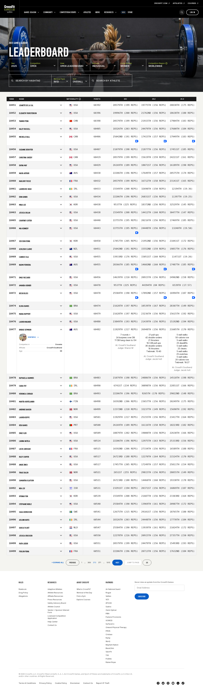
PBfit (107, 614)
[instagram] (168, 683)
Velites (108, 596)
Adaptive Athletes (55, 589)
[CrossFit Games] (9, 9)
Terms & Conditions (27, 683)
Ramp (108, 638)
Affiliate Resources (55, 596)
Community (47, 12)
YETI (107, 600)
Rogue (108, 593)
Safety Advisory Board (57, 603)
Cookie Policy (61, 683)
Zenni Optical (111, 610)
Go (147, 562)
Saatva (108, 607)
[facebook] (158, 683)
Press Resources (55, 600)
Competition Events (68, 12)
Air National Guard (113, 589)
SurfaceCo (110, 624)
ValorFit (109, 652)
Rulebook (23, 589)
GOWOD (109, 620)
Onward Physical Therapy (116, 627)
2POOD (109, 603)
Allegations (23, 596)
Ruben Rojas (111, 662)
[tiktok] (183, 683)
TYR (107, 655)
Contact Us (52, 625)
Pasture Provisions (113, 617)
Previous (72, 562)
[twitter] (163, 683)
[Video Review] (136, 141)
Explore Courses (83, 600)
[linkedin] (178, 683)
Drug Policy (23, 593)
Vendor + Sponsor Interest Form (58, 611)
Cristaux (109, 634)
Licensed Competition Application (57, 617)
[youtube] (173, 683)
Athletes (87, 12)
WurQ (108, 641)
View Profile (32, 337)
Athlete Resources (55, 593)
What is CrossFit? (84, 589)
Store (127, 12)
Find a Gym (81, 596)
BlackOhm (110, 648)
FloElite (109, 659)
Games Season (30, 12)
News (97, 12)
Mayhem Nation (112, 645)
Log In (192, 12)
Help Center (53, 622)
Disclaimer (75, 683)
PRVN (108, 631)
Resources (109, 12)
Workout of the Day (84, 593)
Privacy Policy (45, 683)
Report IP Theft (102, 683)
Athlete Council (54, 607)
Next (117, 562)
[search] (182, 12)
